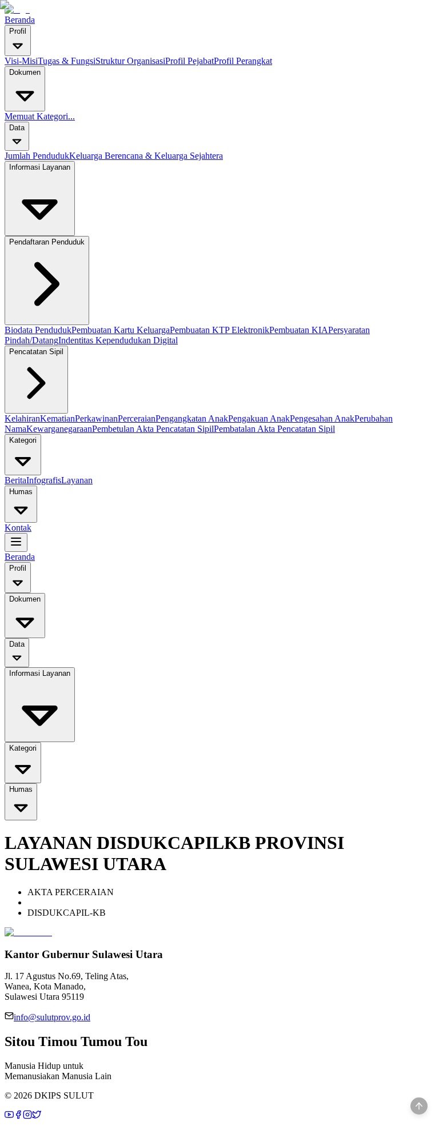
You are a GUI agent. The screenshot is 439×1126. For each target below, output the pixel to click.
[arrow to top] (419, 1106)
